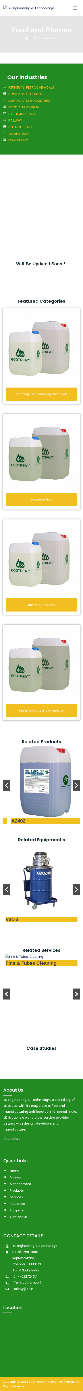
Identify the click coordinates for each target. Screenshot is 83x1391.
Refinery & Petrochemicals (31, 87)
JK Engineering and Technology (51, 1382)
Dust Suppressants (41, 605)
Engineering (18, 140)
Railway (15, 120)
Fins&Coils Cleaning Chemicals (41, 710)
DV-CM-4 (15, 920)
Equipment (18, 1210)
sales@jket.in (23, 1289)
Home (14, 1171)
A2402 (13, 821)
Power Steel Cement (25, 94)
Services (16, 1197)
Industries (17, 1204)
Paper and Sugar (23, 113)
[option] (41, 785)
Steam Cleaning (24, 1029)
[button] (6, 785)
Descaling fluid (41, 499)
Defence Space (20, 127)
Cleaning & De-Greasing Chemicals (41, 394)
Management (20, 1184)
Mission (15, 1177)
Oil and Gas (18, 133)
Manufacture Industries (29, 100)
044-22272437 (25, 1276)
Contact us (18, 1217)
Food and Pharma (23, 107)
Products (17, 1190)
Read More (12, 1138)
